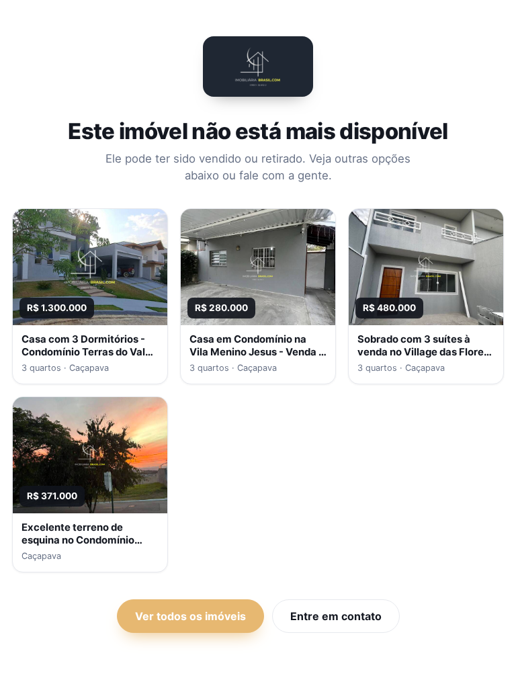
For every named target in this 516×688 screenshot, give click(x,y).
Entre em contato (336, 616)
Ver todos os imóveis (190, 616)
